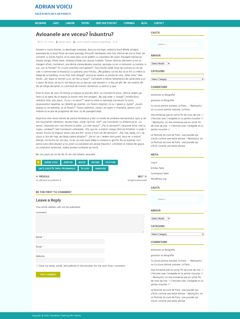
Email (39, 246)
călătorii (110, 162)
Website (40, 256)
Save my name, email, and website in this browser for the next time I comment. (82, 266)
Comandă (129, 23)
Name (39, 237)
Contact (159, 23)
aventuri (68, 162)
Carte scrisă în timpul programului (93, 42)
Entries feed (157, 168)
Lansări (70, 23)
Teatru (85, 23)
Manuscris (100, 168)
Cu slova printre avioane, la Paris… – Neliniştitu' (176, 105)
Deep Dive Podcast (106, 23)
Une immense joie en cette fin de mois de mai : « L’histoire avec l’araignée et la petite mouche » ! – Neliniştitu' (177, 119)
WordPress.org (158, 179)
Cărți (56, 23)
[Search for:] (177, 44)
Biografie (40, 23)
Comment (41, 212)
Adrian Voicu (64, 42)
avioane (95, 162)
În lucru (85, 168)
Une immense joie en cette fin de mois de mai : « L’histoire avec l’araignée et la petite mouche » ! (177, 126)
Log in (154, 162)
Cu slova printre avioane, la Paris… (172, 109)
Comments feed (159, 173)
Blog (144, 23)
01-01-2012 (47, 42)
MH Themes (75, 315)
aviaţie (82, 162)
